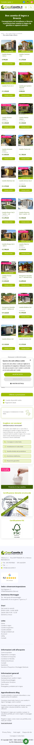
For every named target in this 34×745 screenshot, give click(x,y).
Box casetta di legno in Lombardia (14, 33)
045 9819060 (10, 562)
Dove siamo (5, 684)
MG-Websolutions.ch (18, 742)
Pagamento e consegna (8, 654)
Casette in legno (6, 625)
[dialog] (17, 372)
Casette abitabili (6, 629)
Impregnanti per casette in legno (11, 678)
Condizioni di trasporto (8, 656)
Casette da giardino (7, 627)
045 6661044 (21, 562)
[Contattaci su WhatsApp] (26, 741)
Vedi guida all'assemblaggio (12, 597)
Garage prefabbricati (7, 632)
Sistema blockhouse (7, 661)
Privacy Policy (6, 732)
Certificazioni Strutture (8, 682)
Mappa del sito (27, 732)
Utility (3, 636)
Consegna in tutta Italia (17, 736)
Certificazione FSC (7, 676)
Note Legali (16, 732)
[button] (17, 383)
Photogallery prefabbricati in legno (12, 686)
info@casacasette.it (9, 568)
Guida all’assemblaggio (8, 680)
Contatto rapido (6, 2)
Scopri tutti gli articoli (6, 723)
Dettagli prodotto (8, 63)
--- (7, 565)
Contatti (3, 638)
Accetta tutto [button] (18, 374)
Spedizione (4, 665)
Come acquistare (6, 652)
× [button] (30, 360)
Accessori (4, 634)
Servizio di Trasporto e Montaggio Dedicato (14, 667)
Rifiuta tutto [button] (17, 379)
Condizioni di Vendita (7, 659)
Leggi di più (24, 370)
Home (2, 33)
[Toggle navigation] (25, 7)
